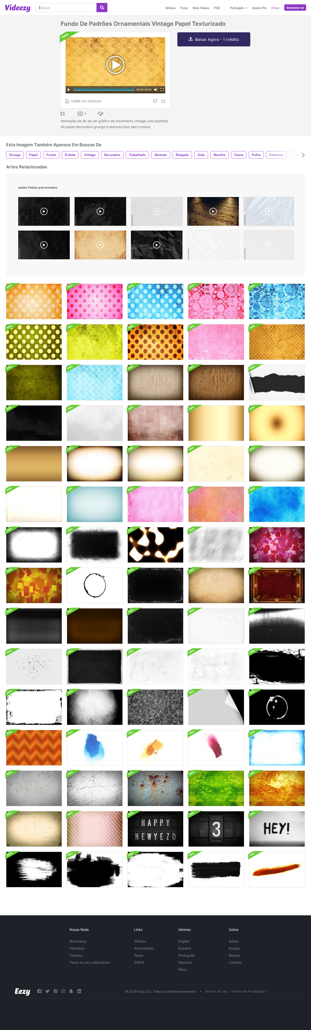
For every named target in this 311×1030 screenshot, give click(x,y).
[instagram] (63, 991)
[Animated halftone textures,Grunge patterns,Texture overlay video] (44, 246)
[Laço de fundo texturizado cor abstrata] (216, 788)
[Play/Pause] (69, 90)
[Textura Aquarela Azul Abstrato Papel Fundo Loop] (277, 504)
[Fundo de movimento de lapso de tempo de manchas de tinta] (95, 585)
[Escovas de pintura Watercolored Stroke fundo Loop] (95, 748)
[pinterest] (55, 991)
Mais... (183, 969)
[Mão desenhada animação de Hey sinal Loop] (277, 829)
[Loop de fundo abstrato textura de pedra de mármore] (95, 788)
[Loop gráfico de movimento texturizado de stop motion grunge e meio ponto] (216, 666)
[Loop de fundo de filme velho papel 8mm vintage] (95, 464)
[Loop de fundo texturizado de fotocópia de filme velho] (34, 626)
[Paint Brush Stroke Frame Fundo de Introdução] (34, 869)
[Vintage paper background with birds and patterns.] (100, 246)
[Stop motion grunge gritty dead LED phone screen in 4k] (100, 212)
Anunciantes (144, 948)
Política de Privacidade (248, 991)
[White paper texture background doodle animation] (156, 212)
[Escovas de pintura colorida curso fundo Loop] (277, 869)
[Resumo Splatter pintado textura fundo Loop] (34, 423)
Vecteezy (77, 948)
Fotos (184, 8)
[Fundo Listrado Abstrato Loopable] (34, 748)
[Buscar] (101, 7)
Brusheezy (77, 941)
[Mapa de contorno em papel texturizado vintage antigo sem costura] (216, 585)
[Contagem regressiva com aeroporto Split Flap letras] (216, 829)
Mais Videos (201, 8)
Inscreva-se (295, 7)
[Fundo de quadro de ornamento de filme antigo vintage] (155, 585)
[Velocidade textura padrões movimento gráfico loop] (216, 545)
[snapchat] (71, 991)
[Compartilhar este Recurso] (164, 101)
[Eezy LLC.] (22, 991)
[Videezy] (18, 8)
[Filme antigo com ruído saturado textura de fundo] (216, 423)
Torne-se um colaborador (89, 962)
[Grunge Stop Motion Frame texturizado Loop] (34, 666)
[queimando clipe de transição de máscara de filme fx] (155, 545)
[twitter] (47, 991)
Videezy (76, 955)
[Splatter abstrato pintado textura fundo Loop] (95, 423)
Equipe (234, 948)
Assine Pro (259, 8)
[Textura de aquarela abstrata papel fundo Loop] (155, 504)
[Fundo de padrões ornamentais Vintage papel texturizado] (34, 301)
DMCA (139, 962)
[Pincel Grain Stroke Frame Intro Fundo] (95, 707)
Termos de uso (216, 991)
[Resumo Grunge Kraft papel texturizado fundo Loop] (155, 382)
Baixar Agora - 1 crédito (217, 39)
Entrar (275, 8)
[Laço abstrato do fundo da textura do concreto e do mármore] (34, 788)
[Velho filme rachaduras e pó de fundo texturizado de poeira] (155, 626)
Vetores (170, 8)
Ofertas (140, 941)
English (184, 941)
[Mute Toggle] (156, 90)
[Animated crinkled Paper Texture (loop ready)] (269, 212)
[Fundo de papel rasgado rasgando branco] (277, 382)
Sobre (233, 941)
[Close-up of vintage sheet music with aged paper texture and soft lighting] (213, 212)
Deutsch (185, 962)
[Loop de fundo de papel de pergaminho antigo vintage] (216, 464)
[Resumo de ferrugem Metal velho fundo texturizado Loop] (155, 788)
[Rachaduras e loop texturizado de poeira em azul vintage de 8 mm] (277, 748)
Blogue (234, 955)
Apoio (138, 955)
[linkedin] (79, 991)
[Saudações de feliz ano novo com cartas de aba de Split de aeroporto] (155, 829)
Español (184, 948)
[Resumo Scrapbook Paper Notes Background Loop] (277, 545)
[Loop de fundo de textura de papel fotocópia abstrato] (277, 626)
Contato (235, 962)
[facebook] (39, 991)
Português (186, 955)
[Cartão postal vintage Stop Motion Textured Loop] (34, 829)
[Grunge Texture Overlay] (213, 246)
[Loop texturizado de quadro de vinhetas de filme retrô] (34, 545)
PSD (217, 8)
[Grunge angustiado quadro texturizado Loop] (277, 666)
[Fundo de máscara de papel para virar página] (216, 707)
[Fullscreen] (162, 90)
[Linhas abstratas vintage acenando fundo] (95, 829)
